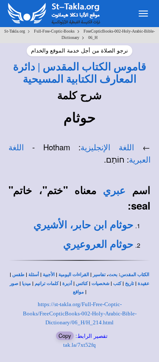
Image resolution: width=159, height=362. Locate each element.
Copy (65, 336)
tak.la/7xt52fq (79, 345)
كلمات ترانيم (47, 283)
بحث (113, 274)
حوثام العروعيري (98, 244)
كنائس (82, 283)
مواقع (78, 292)
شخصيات (100, 283)
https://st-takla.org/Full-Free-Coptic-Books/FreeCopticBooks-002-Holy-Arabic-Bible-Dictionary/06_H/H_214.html (80, 313)
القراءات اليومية (74, 274)
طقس (18, 274)
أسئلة (33, 274)
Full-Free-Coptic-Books (54, 31)
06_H (93, 37)
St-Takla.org (14, 31)
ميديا (26, 283)
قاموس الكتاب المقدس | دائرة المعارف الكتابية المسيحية (79, 73)
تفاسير (99, 274)
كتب (117, 283)
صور (14, 283)
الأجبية (49, 274)
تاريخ (129, 283)
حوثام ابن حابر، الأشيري (83, 224)
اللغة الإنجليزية (107, 147)
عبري (114, 190)
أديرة (67, 283)
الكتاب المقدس (134, 274)
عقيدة (144, 283)
